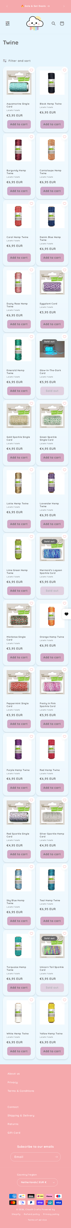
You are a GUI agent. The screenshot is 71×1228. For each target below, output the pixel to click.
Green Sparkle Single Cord (48, 438)
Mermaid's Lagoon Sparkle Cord (51, 572)
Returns (13, 1124)
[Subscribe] (56, 1156)
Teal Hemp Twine (50, 900)
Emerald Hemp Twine (15, 372)
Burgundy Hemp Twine (16, 172)
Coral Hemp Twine (17, 236)
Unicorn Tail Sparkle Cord (52, 968)
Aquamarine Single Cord (18, 105)
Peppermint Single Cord (18, 705)
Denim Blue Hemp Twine (50, 238)
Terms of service (37, 1220)
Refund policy (32, 1214)
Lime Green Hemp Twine (17, 572)
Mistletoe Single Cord (16, 638)
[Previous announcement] (7, 6)
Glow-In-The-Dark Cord (50, 372)
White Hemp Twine (18, 1033)
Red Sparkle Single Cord (18, 835)
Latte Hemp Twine (18, 503)
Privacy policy (51, 1214)
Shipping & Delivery (21, 1115)
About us (14, 1073)
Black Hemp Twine (51, 103)
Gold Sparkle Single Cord (18, 438)
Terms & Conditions (21, 1091)
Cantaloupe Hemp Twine (51, 172)
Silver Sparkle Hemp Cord (52, 835)
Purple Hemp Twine (18, 770)
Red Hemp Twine (50, 770)
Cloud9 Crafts (33, 1209)
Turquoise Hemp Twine (16, 968)
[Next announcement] (64, 6)
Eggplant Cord (48, 303)
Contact (13, 1107)
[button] (7, 23)
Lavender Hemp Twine (49, 505)
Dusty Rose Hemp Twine (17, 305)
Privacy (13, 1082)
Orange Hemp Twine (52, 636)
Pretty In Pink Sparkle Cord (48, 705)
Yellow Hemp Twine (51, 1033)
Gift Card (14, 1132)
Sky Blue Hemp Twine (16, 902)
